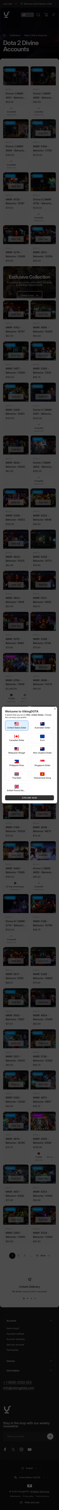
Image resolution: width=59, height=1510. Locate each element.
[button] (16, 726)
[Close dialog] (54, 708)
